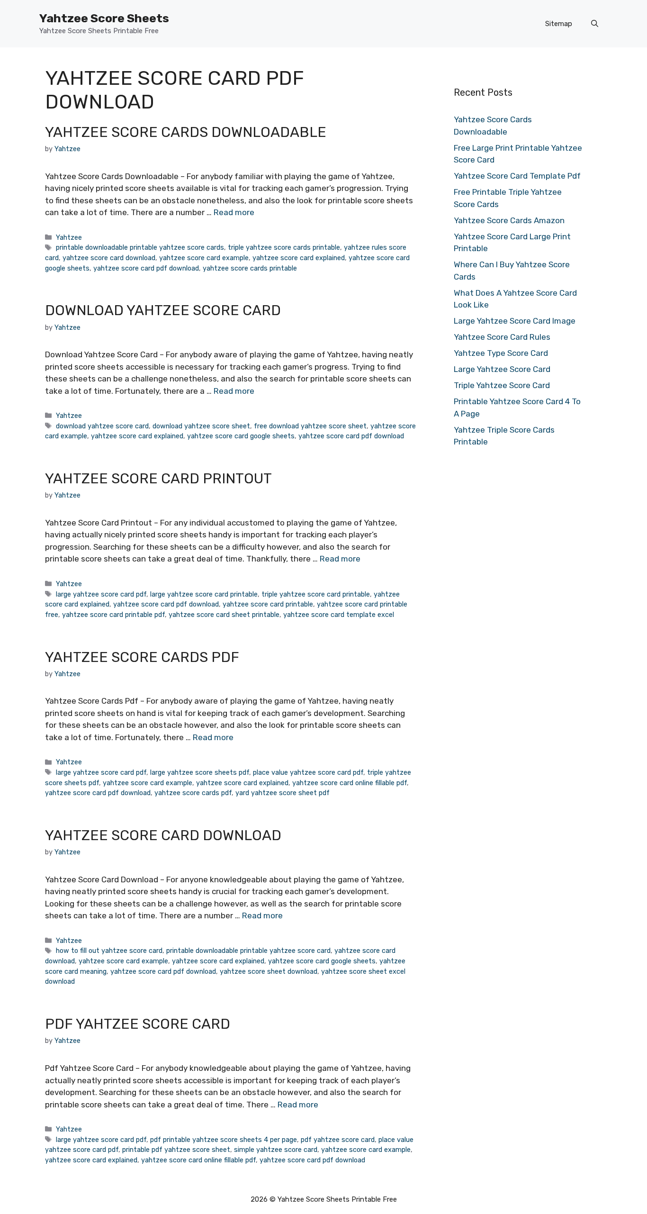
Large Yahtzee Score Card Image (514, 321)
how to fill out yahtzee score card (109, 950)
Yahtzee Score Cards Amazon (509, 220)
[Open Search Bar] (595, 23)
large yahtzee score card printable (204, 594)
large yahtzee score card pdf (101, 594)
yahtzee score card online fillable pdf (349, 783)
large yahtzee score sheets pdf (199, 772)
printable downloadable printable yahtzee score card (248, 950)
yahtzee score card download (109, 258)
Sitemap (558, 23)
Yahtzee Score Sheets (104, 18)
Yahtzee (69, 237)
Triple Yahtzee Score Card (502, 385)
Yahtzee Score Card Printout (158, 478)
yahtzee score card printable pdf (113, 614)
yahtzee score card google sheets (241, 436)
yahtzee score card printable (268, 604)
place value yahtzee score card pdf (308, 772)
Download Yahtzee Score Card (163, 310)
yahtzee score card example (204, 258)
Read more (234, 212)
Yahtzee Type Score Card (501, 353)
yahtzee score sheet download (268, 971)
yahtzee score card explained (298, 258)
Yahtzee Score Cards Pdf (142, 657)
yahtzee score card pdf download (146, 268)
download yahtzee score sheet (201, 426)
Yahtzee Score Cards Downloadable (185, 132)
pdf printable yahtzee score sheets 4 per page (223, 1139)
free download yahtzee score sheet (310, 426)
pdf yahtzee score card (338, 1139)
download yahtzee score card (102, 426)
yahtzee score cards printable (250, 268)
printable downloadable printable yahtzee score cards (140, 247)
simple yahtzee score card (275, 1149)
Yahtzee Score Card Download (163, 835)
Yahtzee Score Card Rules (502, 337)
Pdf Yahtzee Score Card (137, 1024)
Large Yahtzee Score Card (502, 369)
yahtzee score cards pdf (193, 792)
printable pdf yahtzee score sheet (176, 1149)
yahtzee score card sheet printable (224, 614)
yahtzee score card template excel (338, 614)
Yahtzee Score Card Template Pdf (517, 176)
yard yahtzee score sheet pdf (282, 792)
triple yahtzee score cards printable (284, 247)
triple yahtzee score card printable (315, 594)
